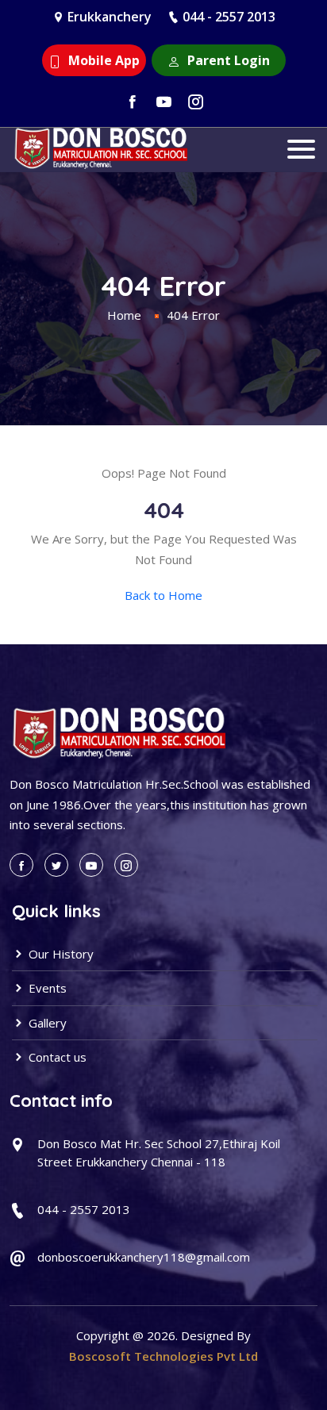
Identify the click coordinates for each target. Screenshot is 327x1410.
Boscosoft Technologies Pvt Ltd (163, 1356)
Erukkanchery (109, 16)
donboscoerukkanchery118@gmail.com (143, 1257)
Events (46, 988)
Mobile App (102, 60)
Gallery (46, 1023)
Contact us (56, 1057)
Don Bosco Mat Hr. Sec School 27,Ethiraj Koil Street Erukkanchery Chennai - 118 (158, 1152)
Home (124, 315)
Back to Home (163, 595)
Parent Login (227, 60)
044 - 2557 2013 (229, 16)
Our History (59, 954)
